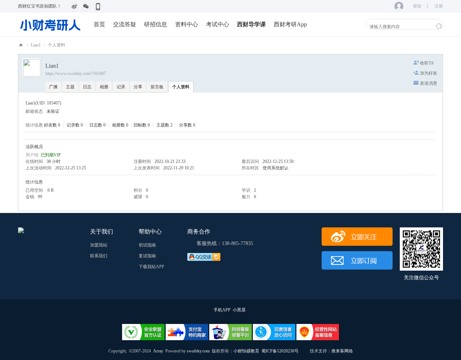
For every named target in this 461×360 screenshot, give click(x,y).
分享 (138, 86)
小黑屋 (239, 309)
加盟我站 (98, 245)
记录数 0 (75, 125)
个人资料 (180, 86)
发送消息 (428, 83)
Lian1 (36, 45)
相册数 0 (120, 125)
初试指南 (147, 245)
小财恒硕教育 (246, 351)
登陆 (417, 6)
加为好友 (428, 73)
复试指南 (147, 255)
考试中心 (217, 24)
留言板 (157, 86)
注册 (438, 6)
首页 (99, 24)
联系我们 (98, 255)
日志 (87, 86)
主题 (70, 86)
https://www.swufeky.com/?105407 (75, 73)
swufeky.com (198, 351)
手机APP (222, 309)
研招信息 (155, 24)
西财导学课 (251, 24)
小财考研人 (21, 45)
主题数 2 (164, 125)
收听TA (427, 63)
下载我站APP (151, 266)
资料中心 (186, 24)
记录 (121, 86)
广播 (53, 86)
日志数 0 (97, 125)
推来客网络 (342, 351)
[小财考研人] (50, 24)
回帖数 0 (142, 125)
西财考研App (290, 24)
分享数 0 (187, 125)
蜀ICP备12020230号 (280, 351)
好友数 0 (52, 125)
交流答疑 (124, 24)
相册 (104, 86)
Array (158, 351)
